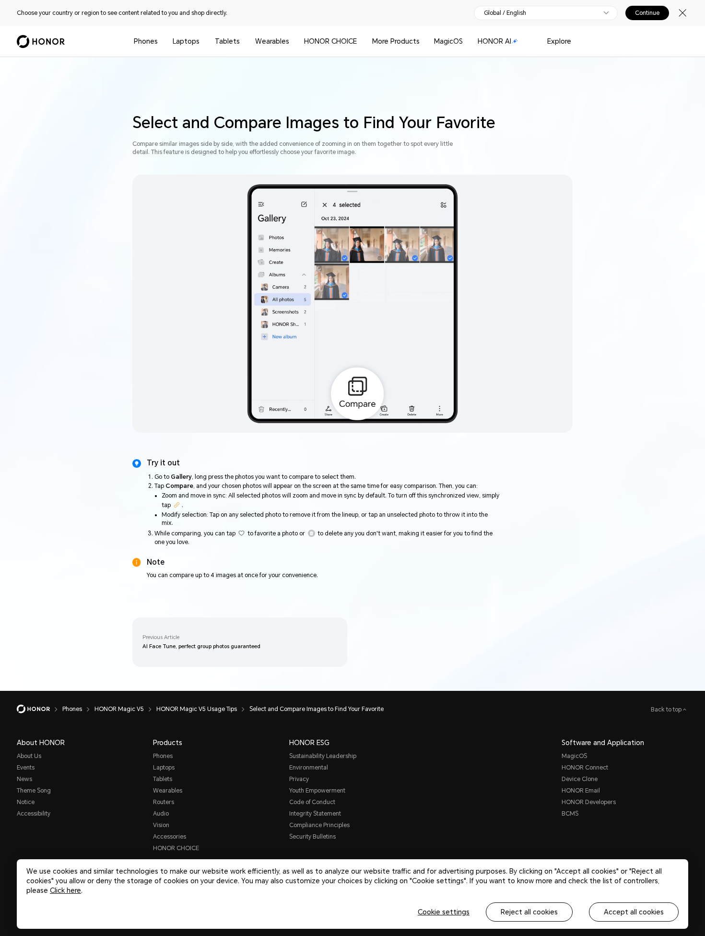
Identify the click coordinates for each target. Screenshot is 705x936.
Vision (161, 825)
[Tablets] (243, 41)
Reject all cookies (529, 912)
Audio (161, 813)
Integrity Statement (315, 813)
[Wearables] (293, 41)
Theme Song (34, 790)
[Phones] (161, 41)
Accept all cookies (634, 912)
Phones (146, 41)
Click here (65, 890)
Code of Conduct (312, 802)
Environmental (308, 767)
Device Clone (580, 779)
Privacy (299, 779)
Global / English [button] (505, 13)
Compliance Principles (319, 825)
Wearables (272, 41)
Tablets (227, 41)
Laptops (186, 41)
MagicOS (448, 41)
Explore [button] (559, 41)
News (24, 779)
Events (26, 767)
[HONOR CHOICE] (360, 41)
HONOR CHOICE (330, 41)
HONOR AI (494, 41)
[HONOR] (39, 709)
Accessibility (33, 813)
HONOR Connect (585, 767)
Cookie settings (444, 912)
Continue (647, 13)
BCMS (570, 813)
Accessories (169, 836)
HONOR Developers (589, 802)
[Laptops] (203, 41)
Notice (26, 802)
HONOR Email (581, 790)
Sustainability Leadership (322, 756)
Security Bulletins (312, 836)
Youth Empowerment (317, 790)
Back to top (667, 709)
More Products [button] (396, 41)
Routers (163, 802)
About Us (29, 756)
